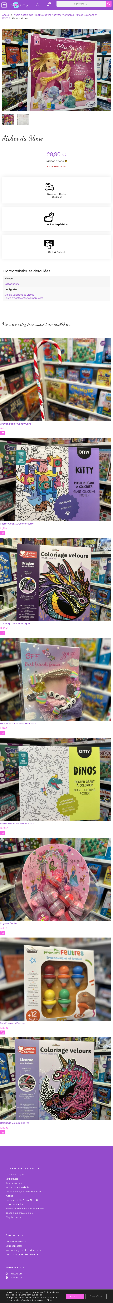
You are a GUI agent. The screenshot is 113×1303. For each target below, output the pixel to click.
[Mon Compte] (37, 5)
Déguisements (13, 1217)
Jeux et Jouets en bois (17, 1187)
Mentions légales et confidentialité (23, 1250)
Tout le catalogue (23, 15)
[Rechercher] (109, 4)
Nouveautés (12, 1178)
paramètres (46, 1300)
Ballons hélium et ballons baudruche (25, 1208)
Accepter (75, 1296)
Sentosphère (12, 283)
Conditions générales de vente (22, 1254)
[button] (4, 5)
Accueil (6, 15)
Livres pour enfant (15, 1204)
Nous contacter (14, 1245)
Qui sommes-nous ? (16, 1241)
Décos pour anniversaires (19, 1212)
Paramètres (96, 1296)
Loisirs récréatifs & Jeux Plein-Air (22, 1200)
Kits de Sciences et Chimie (19, 294)
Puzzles (9, 1195)
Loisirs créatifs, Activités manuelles (54, 15)
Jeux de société (14, 1183)
